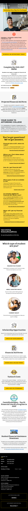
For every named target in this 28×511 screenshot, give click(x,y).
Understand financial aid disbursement (14, 221)
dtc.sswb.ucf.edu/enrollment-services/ (15, 449)
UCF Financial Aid (5, 5)
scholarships (7, 125)
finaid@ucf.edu (10, 459)
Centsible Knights (22, 409)
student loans (20, 125)
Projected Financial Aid (18, 106)
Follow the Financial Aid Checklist (15, 175)
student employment (6, 126)
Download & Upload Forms (14, 362)
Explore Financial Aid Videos (17, 163)
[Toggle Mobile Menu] (27, 1)
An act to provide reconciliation (9, 42)
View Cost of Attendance (14, 388)
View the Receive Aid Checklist (16, 206)
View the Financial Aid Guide (16, 150)
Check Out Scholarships (14, 338)
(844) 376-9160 (10, 461)
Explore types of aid (19, 189)
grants (13, 125)
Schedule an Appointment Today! (14, 54)
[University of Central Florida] (10, 2)
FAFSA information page (17, 83)
